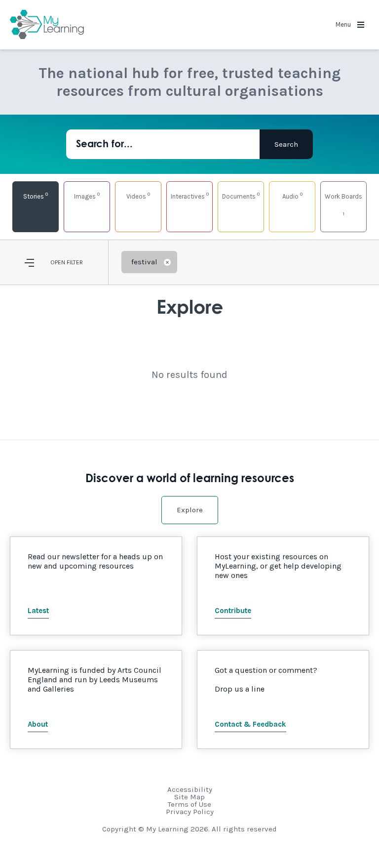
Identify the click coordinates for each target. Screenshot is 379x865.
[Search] (286, 144)
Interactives (190, 195)
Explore (190, 509)
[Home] (47, 24)
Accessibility (189, 789)
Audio (292, 195)
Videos (138, 195)
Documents (241, 195)
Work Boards (343, 205)
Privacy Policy (190, 811)
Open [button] (57, 262)
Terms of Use (189, 804)
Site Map (189, 796)
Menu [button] (344, 24)
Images (87, 195)
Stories (35, 195)
